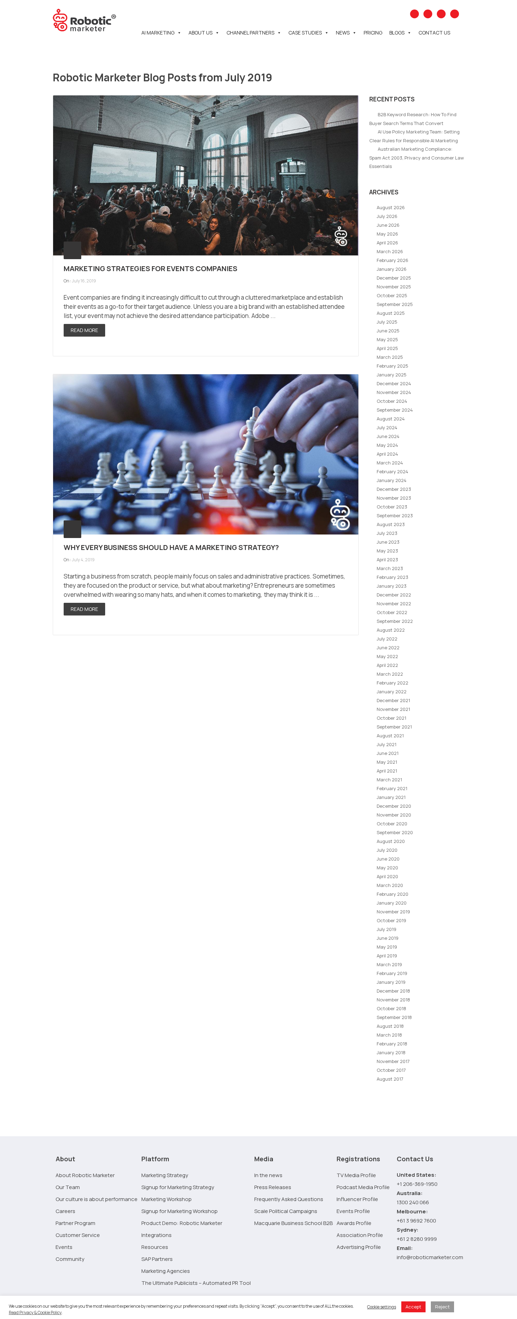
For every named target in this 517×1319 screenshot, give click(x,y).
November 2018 (393, 999)
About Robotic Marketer (85, 1175)
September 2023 (395, 515)
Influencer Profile (357, 1199)
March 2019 (389, 964)
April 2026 (387, 242)
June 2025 (388, 330)
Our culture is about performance (97, 1199)
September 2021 (394, 727)
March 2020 (390, 885)
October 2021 (391, 718)
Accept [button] (413, 1307)
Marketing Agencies (165, 1271)
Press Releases (272, 1187)
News (343, 32)
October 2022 (392, 612)
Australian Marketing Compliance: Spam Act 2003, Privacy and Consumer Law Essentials (416, 157)
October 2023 (392, 507)
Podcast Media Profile (363, 1187)
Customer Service (78, 1235)
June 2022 (388, 647)
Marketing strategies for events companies (150, 268)
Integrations (156, 1235)
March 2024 (390, 463)
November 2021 (393, 709)
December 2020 (394, 806)
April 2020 (387, 876)
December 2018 (393, 991)
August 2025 (391, 313)
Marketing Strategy (164, 1175)
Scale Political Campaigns (285, 1211)
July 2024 (387, 427)
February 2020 (392, 894)
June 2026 (388, 225)
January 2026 (392, 269)
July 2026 (387, 216)
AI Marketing (157, 32)
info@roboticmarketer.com (430, 1257)
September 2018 (394, 1017)
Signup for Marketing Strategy (177, 1187)
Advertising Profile (359, 1247)
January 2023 (392, 586)
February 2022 (392, 683)
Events (64, 1247)
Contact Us (434, 32)
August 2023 (391, 524)
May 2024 (387, 445)
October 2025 (392, 295)
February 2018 (392, 1043)
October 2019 (391, 920)
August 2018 (390, 1026)
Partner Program (75, 1223)
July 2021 (386, 744)
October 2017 (391, 1070)
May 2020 (387, 867)
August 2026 (391, 207)
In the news (268, 1175)
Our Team (68, 1187)
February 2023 (392, 577)
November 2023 (394, 498)
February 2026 (392, 260)
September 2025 (395, 304)
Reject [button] (442, 1307)
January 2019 (391, 982)
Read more (84, 330)
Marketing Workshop (166, 1199)
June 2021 (387, 753)
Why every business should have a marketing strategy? (171, 547)
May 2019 (387, 947)
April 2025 (387, 348)
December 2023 (394, 489)
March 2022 (390, 674)
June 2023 (388, 542)
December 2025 (394, 278)
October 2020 (392, 823)
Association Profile (360, 1235)
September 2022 (395, 621)
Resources (154, 1247)
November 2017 (393, 1061)
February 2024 (392, 471)
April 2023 (387, 559)
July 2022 (387, 639)
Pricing (373, 32)
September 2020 (395, 832)
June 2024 (388, 436)
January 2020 (392, 903)
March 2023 (390, 568)
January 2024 (392, 480)
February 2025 (392, 366)
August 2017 (390, 1079)
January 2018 (391, 1052)
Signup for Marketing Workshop (179, 1211)
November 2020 (394, 815)
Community (70, 1259)
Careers (65, 1211)
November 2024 (394, 392)
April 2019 (387, 955)
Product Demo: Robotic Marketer (181, 1223)
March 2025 (390, 357)
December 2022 (394, 595)
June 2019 (387, 938)
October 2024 (392, 401)
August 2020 (391, 841)
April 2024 (387, 454)
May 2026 (387, 234)
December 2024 (394, 383)
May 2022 (387, 656)
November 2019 (393, 911)
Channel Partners (250, 32)
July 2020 (387, 850)
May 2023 (387, 551)
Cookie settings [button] (381, 1307)
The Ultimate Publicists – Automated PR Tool (196, 1283)
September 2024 (395, 410)
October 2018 (391, 1008)
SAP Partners (157, 1259)
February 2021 (392, 788)
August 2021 (390, 735)
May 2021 (387, 762)
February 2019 (392, 973)
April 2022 (387, 665)
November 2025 (394, 286)
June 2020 (388, 859)
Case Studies (305, 32)
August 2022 (391, 630)
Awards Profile (354, 1223)
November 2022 (394, 603)
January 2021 (391, 797)
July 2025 (387, 322)
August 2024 (391, 418)
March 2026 (390, 251)
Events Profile (353, 1211)
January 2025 (392, 374)
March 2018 (389, 1035)
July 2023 (387, 533)
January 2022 (392, 691)
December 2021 (393, 700)
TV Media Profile (356, 1175)
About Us (200, 32)
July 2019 (386, 929)
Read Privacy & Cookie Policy (35, 1312)
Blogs (396, 32)
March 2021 (389, 779)
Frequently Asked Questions (288, 1199)
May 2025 (387, 339)
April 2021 (387, 771)
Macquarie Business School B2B (293, 1223)
